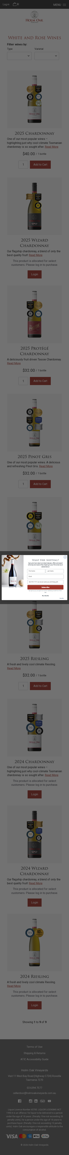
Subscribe (45, 587)
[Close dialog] (65, 557)
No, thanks (45, 595)
